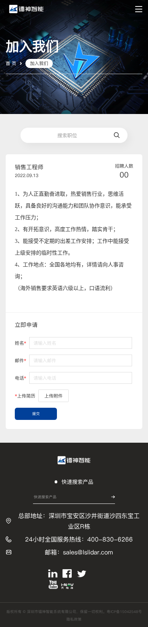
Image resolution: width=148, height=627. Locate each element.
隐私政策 (74, 619)
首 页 (11, 63)
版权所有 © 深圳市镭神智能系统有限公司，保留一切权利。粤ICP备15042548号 (74, 611)
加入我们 (39, 63)
